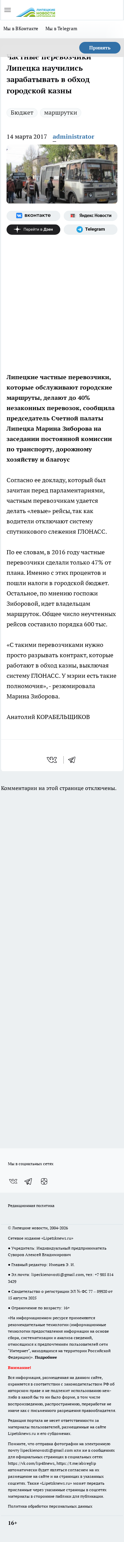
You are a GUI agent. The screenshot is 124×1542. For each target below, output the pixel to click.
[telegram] (74, 760)
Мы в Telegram (61, 28)
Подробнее (46, 1357)
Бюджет (22, 112)
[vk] (52, 760)
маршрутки (60, 112)
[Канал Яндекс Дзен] (33, 229)
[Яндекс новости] (90, 216)
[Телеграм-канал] (90, 229)
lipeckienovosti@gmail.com (57, 1274)
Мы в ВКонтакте (21, 28)
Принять (100, 48)
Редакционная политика (31, 1205)
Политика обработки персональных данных (50, 1506)
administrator (73, 136)
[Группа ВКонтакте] (33, 216)
